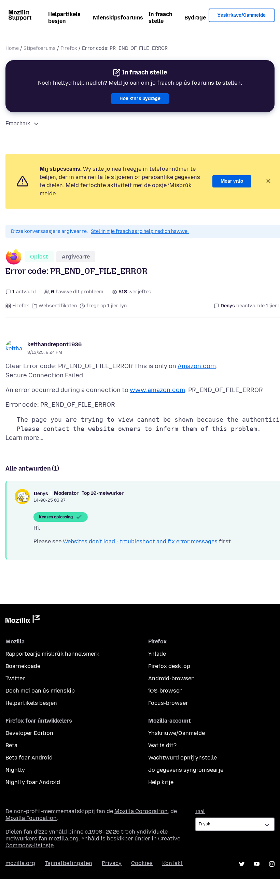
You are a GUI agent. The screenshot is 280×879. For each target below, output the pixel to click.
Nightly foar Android (32, 782)
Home (12, 48)
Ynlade (157, 654)
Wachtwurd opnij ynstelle (182, 757)
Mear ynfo (232, 181)
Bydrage (195, 17)
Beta (11, 745)
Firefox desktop (169, 666)
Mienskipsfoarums (118, 17)
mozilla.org (20, 863)
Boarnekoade (22, 666)
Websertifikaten (58, 306)
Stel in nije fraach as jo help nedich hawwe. (140, 231)
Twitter (15, 678)
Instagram (272, 864)
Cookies (142, 863)
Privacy (112, 863)
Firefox (68, 48)
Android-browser (171, 678)
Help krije (160, 782)
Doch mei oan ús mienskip (40, 690)
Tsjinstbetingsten (68, 863)
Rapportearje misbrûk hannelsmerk (52, 654)
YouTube (257, 864)
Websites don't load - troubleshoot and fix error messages (140, 541)
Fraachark (17, 123)
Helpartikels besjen (64, 17)
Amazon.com (197, 366)
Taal (200, 811)
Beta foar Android (29, 757)
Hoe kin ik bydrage (140, 98)
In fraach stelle (160, 17)
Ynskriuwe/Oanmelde (242, 15)
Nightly (15, 770)
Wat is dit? (162, 745)
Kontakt (172, 863)
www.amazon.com (157, 390)
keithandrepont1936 (54, 344)
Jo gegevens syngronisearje (185, 770)
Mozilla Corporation (141, 811)
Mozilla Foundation (31, 818)
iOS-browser (165, 690)
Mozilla (22, 620)
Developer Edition (29, 733)
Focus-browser (168, 703)
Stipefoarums (40, 48)
